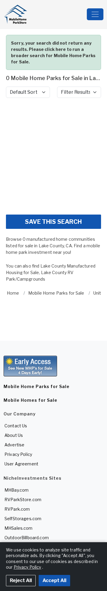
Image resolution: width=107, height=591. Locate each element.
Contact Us (15, 425)
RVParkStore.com (22, 499)
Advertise (14, 444)
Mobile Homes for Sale (30, 400)
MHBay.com (16, 490)
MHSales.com (18, 528)
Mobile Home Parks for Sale (37, 386)
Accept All (54, 580)
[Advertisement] (53, 156)
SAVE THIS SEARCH (53, 221)
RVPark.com (17, 509)
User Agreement (21, 463)
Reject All (21, 580)
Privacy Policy (18, 454)
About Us (13, 435)
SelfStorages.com (22, 518)
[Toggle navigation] (95, 14)
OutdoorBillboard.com (26, 537)
